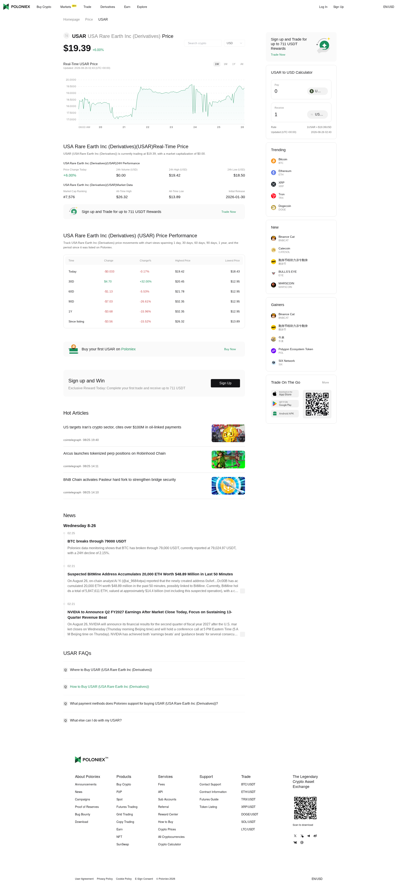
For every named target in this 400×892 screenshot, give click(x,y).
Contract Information (213, 792)
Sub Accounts (167, 799)
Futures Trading (127, 807)
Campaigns (82, 799)
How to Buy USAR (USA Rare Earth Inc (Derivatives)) (109, 686)
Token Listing (208, 807)
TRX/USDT (248, 799)
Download (81, 822)
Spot (119, 799)
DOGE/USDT (249, 814)
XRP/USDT (248, 807)
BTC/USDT (248, 784)
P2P (119, 792)
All (241, 64)
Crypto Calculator (169, 844)
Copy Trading (125, 822)
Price (89, 19)
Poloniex (16, 7)
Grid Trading (124, 814)
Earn (119, 829)
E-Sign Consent (144, 878)
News (78, 792)
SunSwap (122, 844)
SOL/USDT (248, 822)
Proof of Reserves (87, 807)
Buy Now (230, 349)
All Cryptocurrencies (171, 837)
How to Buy (165, 822)
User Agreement (84, 878)
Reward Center (168, 814)
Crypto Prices (167, 829)
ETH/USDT (248, 792)
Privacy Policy (105, 878)
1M (225, 64)
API (160, 792)
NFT (119, 837)
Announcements (85, 784)
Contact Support (210, 784)
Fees (161, 784)
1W (217, 64)
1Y (233, 64)
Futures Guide (209, 799)
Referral (163, 807)
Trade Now (228, 211)
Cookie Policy (124, 878)
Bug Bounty (82, 814)
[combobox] (203, 43)
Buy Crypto (123, 784)
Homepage (71, 19)
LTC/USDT (248, 829)
